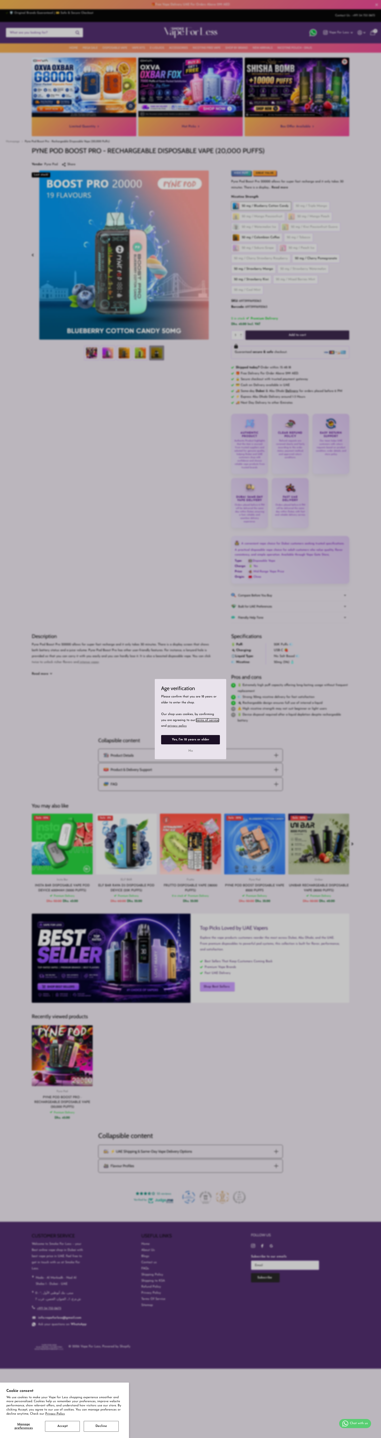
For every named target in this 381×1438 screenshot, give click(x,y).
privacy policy (177, 726)
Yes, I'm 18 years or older (190, 739)
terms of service (207, 720)
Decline (101, 1426)
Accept (62, 1426)
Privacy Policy (55, 1413)
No (190, 750)
